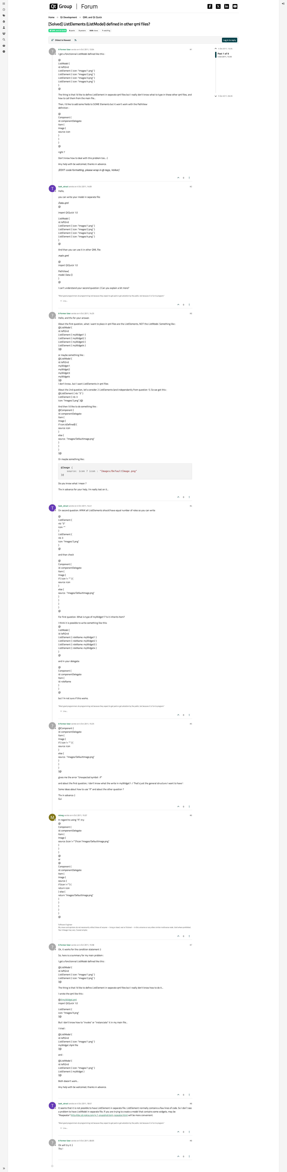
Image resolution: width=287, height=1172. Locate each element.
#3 (191, 313)
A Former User (64, 49)
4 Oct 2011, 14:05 (84, 186)
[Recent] (4, 9)
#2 (191, 186)
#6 (191, 815)
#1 (191, 49)
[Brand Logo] (73, 6)
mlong (61, 815)
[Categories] (4, 3)
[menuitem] (283, 3)
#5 (191, 723)
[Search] (4, 39)
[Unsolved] (4, 51)
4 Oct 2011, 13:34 (86, 49)
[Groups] (4, 33)
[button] (4, 1168)
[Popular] (4, 21)
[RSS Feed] (75, 40)
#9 (191, 1140)
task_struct (63, 186)
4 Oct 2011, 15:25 (86, 723)
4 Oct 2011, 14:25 (86, 313)
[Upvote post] (178, 177)
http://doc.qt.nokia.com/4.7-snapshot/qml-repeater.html (99, 1115)
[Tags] (4, 15)
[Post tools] (189, 177)
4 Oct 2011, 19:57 (84, 1103)
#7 (191, 944)
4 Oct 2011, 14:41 (84, 505)
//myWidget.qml (69, 999)
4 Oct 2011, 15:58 (86, 944)
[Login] (283, 3)
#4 (191, 505)
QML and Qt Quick (58, 30)
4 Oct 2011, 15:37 (79, 815)
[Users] (4, 27)
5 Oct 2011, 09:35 (86, 1140)
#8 (191, 1103)
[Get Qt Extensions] (4, 45)
